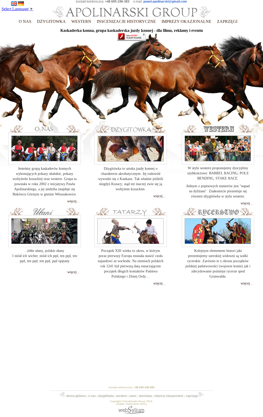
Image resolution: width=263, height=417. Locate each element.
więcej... (73, 201)
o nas (25, 22)
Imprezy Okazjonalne (186, 22)
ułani (132, 396)
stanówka (145, 396)
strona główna (75, 396)
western (121, 396)
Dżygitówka (51, 22)
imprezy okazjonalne (168, 396)
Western (81, 22)
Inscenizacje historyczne (126, 22)
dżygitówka (106, 396)
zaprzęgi (192, 396)
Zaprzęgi (227, 22)
